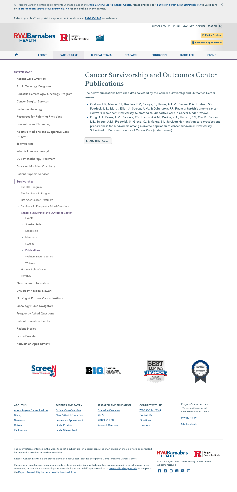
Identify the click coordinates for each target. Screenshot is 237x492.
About (42, 55)
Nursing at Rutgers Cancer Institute (40, 298)
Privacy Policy (189, 417)
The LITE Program (31, 187)
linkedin (177, 471)
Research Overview (108, 425)
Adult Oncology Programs (34, 86)
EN (175, 26)
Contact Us (145, 415)
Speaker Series (34, 224)
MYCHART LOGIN (192, 26)
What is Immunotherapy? (33, 151)
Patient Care (69, 55)
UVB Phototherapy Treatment (36, 159)
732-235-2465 (93, 18)
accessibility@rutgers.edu (123, 468)
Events (29, 218)
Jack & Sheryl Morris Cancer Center (109, 5)
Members (31, 237)
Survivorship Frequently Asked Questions (45, 206)
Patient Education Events (33, 321)
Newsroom (20, 420)
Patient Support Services (33, 174)
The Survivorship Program (36, 193)
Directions (145, 420)
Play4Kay (26, 276)
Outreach (187, 55)
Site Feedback (189, 424)
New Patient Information (33, 283)
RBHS (101, 415)
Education (159, 55)
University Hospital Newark (34, 291)
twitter (165, 471)
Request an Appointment (208, 42)
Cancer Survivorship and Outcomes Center (46, 213)
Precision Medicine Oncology (36, 166)
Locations (144, 425)
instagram (183, 471)
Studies (29, 244)
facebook (159, 471)
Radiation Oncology (30, 109)
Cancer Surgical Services (33, 102)
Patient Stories (26, 329)
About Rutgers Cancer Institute (31, 410)
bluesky (171, 471)
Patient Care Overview (31, 79)
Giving (211, 55)
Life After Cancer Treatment (37, 200)
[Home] (22, 55)
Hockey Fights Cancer (34, 269)
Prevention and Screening (33, 124)
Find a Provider (213, 35)
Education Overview (109, 410)
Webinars (30, 263)
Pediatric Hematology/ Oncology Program (44, 94)
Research (131, 55)
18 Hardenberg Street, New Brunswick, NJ (43, 8)
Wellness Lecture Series (39, 256)
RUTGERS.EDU (159, 26)
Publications (32, 250)
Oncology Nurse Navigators (35, 306)
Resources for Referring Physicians (39, 117)
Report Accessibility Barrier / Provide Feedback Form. (48, 472)
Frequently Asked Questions (35, 314)
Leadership (31, 231)
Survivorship (25, 182)
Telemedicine (25, 144)
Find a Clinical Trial (66, 430)
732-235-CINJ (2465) (150, 410)
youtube (189, 471)
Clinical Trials (101, 55)
